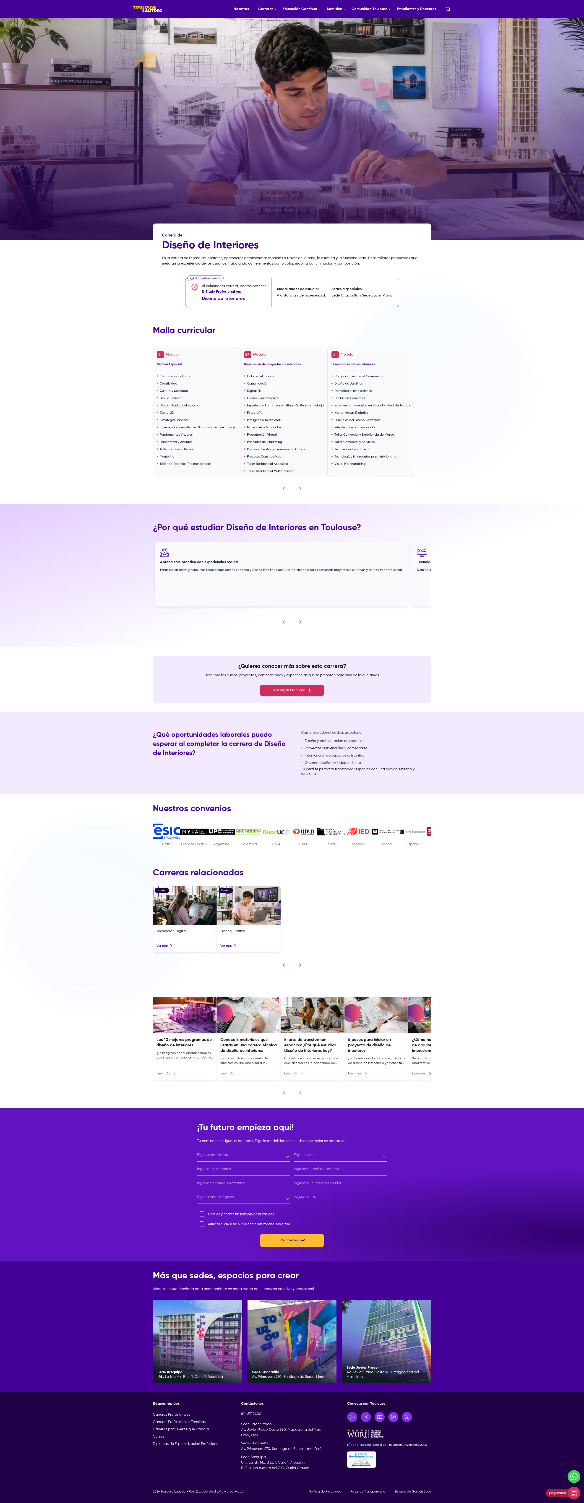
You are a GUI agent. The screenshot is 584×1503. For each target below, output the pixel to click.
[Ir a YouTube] (380, 1417)
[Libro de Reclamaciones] (389, 1459)
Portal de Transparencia (367, 1491)
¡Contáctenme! (292, 1240)
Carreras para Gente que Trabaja (181, 1429)
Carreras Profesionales (171, 1415)
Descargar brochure (288, 690)
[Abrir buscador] (448, 9)
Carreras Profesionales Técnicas (179, 1422)
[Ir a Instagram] (366, 1417)
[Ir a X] (407, 1417)
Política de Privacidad (325, 1491)
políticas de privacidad (257, 1214)
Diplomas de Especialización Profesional (186, 1444)
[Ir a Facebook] (352, 1417)
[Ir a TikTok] (393, 1417)
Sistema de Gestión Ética (412, 1491)
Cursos (158, 1436)
